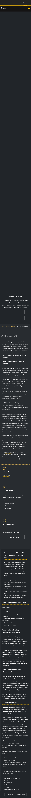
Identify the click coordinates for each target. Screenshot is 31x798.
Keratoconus (8, 586)
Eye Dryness (8, 508)
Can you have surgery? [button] (15, 312)
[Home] (8, 9)
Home (3, 326)
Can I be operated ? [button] (15, 537)
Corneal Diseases (10, 326)
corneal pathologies (20, 562)
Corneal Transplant (10, 503)
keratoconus (8, 501)
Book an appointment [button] (15, 318)
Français (25, 5)
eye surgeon (8, 452)
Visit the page (6, 475)
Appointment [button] (21, 794)
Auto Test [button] (10, 794)
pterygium (7, 505)
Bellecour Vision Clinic (8, 659)
